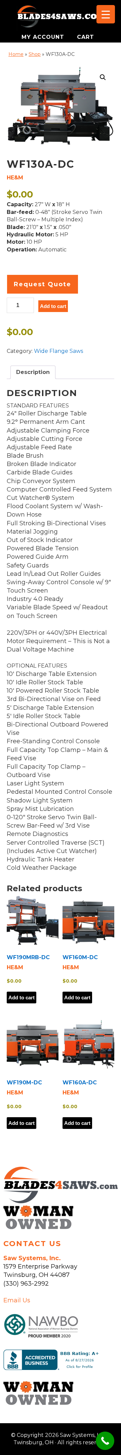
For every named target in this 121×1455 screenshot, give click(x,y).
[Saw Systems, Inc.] (60, 1201)
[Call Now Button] (105, 1441)
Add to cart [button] (21, 997)
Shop (35, 54)
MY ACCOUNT (44, 37)
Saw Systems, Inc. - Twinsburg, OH (60, 18)
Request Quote (42, 284)
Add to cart (53, 306)
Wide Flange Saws (58, 351)
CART (85, 37)
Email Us (16, 1300)
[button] (103, 77)
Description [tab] (33, 372)
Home (16, 54)
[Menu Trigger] (105, 14)
